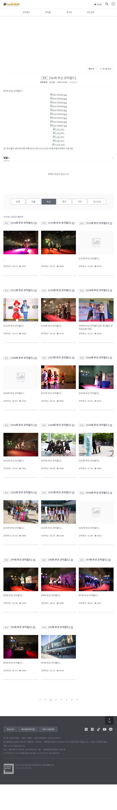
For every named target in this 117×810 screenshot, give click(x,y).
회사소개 (10, 729)
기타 (80, 201)
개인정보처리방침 (28, 729)
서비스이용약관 (48, 729)
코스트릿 (97, 201)
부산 (49, 201)
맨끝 (77, 700)
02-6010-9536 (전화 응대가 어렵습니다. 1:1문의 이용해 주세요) (82, 742)
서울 (33, 201)
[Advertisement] (58, 43)
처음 (40, 700)
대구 (64, 201)
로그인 (99, 4)
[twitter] (86, 729)
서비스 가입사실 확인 (23, 768)
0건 (53, 82)
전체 (18, 201)
